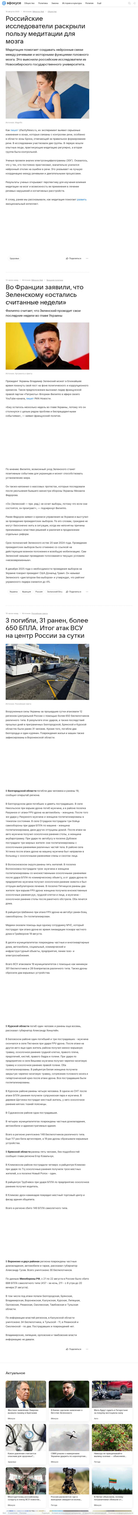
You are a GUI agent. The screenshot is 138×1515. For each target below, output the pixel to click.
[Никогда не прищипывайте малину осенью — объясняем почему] (112, 1444)
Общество (52, 11)
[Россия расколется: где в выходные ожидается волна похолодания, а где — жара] (69, 1487)
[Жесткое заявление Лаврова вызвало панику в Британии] (26, 1401)
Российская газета (40, 613)
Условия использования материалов (66, 1513)
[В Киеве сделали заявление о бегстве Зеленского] (69, 1401)
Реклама (23, 1513)
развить (82, 199)
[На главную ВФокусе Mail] (13, 3)
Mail (4, 1513)
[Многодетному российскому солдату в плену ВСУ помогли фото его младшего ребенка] (26, 1487)
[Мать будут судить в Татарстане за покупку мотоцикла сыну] (112, 1401)
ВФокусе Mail (38, 11)
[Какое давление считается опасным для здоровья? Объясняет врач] (26, 1444)
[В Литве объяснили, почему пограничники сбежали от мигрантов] (112, 1487)
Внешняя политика (55, 280)
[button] (47, 95)
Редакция (46, 1513)
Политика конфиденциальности (120, 1513)
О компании (12, 1513)
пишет (14, 130)
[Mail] (4, 3)
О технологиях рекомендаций (94, 1513)
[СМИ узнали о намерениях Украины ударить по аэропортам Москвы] (69, 1444)
